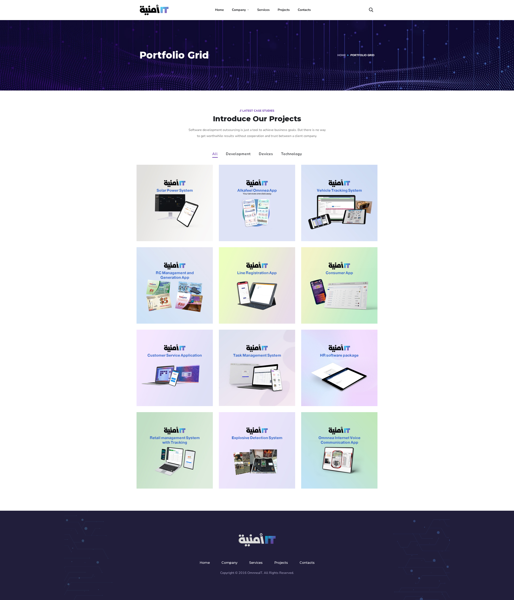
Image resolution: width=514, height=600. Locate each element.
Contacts (304, 10)
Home (219, 10)
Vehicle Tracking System (330, 222)
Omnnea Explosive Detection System (251, 470)
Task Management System (251, 387)
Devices (266, 154)
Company (239, 10)
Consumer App (328, 308)
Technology (291, 154)
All (215, 154)
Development (238, 154)
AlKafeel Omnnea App (255, 225)
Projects (284, 10)
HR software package (336, 390)
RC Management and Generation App (172, 310)
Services (263, 10)
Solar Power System (170, 225)
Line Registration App (255, 308)
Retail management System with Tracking (172, 470)
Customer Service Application (167, 387)
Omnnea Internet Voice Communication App (337, 467)
